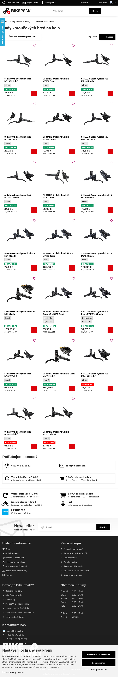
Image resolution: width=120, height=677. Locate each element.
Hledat (95, 10)
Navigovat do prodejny (17, 638)
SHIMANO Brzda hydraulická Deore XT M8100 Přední (94, 312)
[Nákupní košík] (107, 11)
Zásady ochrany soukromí (13, 672)
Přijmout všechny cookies (98, 654)
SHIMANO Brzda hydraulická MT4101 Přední (94, 375)
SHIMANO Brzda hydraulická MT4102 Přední (17, 196)
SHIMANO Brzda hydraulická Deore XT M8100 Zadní (56, 312)
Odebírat (103, 527)
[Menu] (114, 11)
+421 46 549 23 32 (15, 634)
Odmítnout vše (98, 663)
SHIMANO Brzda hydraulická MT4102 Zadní (94, 138)
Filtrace (109, 37)
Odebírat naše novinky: (24, 529)
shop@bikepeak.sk (15, 631)
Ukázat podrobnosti (98, 669)
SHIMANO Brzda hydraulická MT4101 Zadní (56, 138)
